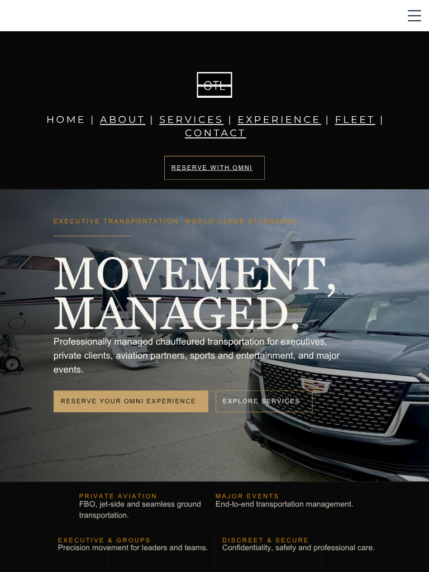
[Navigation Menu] (414, 16)
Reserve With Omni (211, 167)
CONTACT (215, 134)
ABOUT (122, 120)
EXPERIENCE (279, 120)
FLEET (355, 120)
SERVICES (191, 120)
